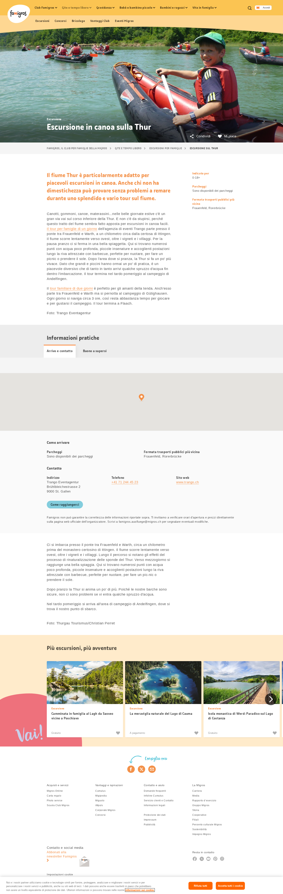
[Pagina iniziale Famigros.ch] (19, 14)
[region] (141, 885)
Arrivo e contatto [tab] (60, 351)
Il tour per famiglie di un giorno (72, 229)
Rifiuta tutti (200, 885)
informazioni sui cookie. (139, 890)
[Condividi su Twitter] (141, 769)
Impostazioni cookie (60, 874)
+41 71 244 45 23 (124, 482)
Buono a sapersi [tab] (95, 351)
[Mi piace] (118, 733)
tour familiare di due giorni (71, 288)
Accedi (266, 7)
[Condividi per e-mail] (152, 769)
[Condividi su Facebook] (131, 769)
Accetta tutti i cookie (230, 885)
